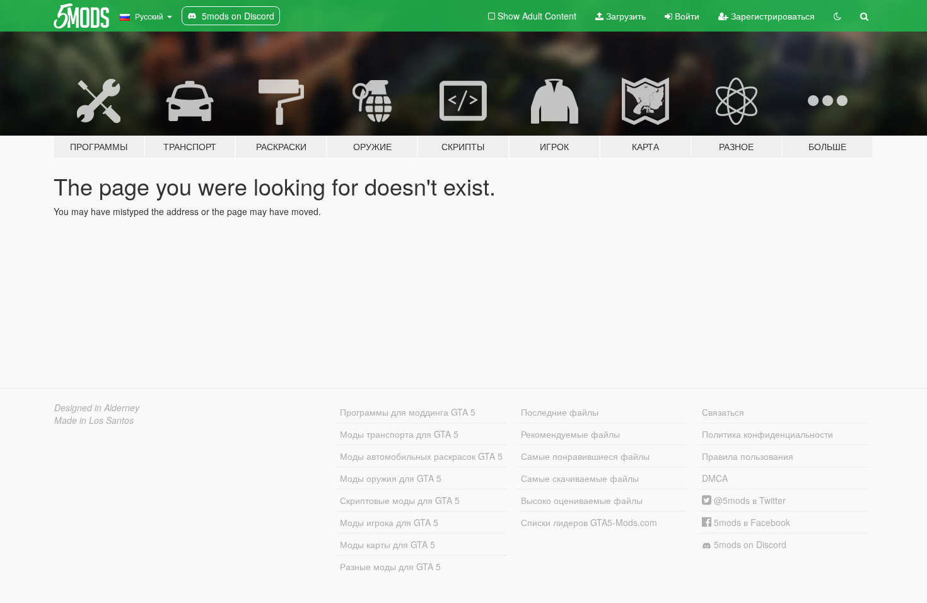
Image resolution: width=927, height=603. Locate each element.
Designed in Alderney (96, 407)
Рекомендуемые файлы (570, 434)
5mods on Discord (748, 544)
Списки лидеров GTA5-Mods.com (589, 522)
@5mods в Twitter (748, 500)
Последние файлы (559, 412)
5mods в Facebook (750, 522)
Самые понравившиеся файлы (585, 456)
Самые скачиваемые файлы (580, 478)
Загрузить (624, 15)
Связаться (723, 412)
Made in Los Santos (94, 420)
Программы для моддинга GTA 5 (407, 412)
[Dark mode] (837, 16)
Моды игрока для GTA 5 (389, 522)
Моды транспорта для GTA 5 (399, 434)
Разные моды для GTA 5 (390, 566)
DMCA (715, 478)
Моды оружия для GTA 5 (390, 478)
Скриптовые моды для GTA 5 (400, 500)
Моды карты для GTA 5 (387, 544)
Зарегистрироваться (771, 15)
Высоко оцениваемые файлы (582, 500)
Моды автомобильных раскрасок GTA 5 (421, 456)
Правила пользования (747, 456)
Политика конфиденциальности (767, 434)
